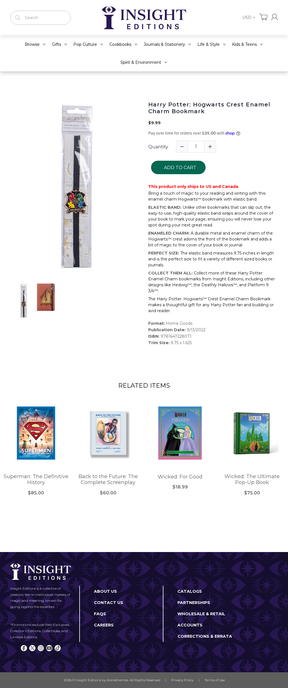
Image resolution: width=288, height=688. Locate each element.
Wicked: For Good (180, 477)
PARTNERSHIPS (193, 602)
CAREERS (104, 625)
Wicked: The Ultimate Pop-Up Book (252, 480)
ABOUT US (105, 591)
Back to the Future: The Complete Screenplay (108, 480)
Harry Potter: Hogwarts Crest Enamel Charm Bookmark (209, 108)
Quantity (158, 146)
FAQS (100, 613)
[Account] (274, 17)
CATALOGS (189, 591)
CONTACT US (108, 602)
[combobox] (41, 17)
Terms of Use (214, 680)
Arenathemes (117, 680)
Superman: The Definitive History (36, 480)
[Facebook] (24, 648)
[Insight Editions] (144, 17)
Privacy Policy (182, 680)
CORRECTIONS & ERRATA (204, 636)
